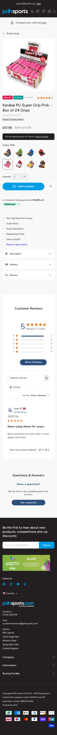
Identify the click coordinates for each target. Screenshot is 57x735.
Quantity (7, 176)
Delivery (14, 264)
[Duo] (19, 153)
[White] (19, 164)
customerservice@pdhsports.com (20, 623)
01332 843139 (10, 614)
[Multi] (30, 153)
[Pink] (8, 164)
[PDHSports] (15, 11)
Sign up (47, 545)
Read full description (13, 119)
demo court (37, 22)
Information (9, 665)
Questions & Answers (28, 475)
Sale (39, 3)
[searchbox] (26, 378)
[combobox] (35, 395)
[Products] (54, 11)
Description (15, 253)
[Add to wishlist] (50, 186)
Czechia (10, 593)
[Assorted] (8, 153)
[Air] (42, 164)
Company (8, 657)
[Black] (42, 153)
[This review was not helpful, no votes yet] (46, 450)
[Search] (32, 11)
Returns (14, 275)
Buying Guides (11, 673)
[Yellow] (30, 164)
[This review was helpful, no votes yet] (40, 450)
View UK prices (41, 136)
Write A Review (33, 362)
